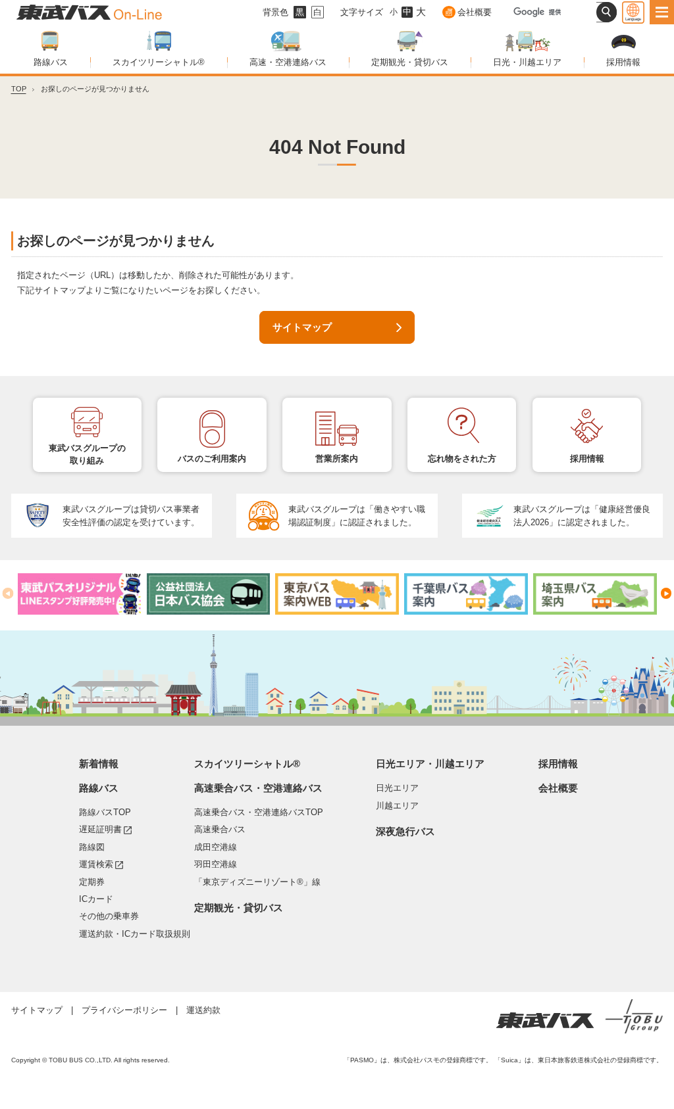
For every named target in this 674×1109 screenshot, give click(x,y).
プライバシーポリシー (124, 1010)
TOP (18, 89)
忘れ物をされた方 (462, 458)
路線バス (51, 62)
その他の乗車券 (109, 916)
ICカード (96, 899)
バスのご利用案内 (212, 458)
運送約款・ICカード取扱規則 (134, 934)
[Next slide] (666, 593)
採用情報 (623, 62)
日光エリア (397, 788)
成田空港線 (215, 847)
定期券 (92, 882)
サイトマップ (302, 327)
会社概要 (474, 12)
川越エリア (397, 806)
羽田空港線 (215, 864)
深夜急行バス (405, 831)
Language (633, 18)
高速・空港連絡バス (287, 62)
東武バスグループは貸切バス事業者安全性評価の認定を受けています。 (131, 515)
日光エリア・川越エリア (430, 764)
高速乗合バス (220, 829)
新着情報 (98, 764)
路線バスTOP (105, 812)
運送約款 (203, 1010)
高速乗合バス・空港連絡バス (258, 788)
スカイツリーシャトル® (159, 62)
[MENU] (662, 12)
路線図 (92, 847)
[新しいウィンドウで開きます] (80, 594)
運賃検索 (101, 864)
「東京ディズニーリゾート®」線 (257, 882)
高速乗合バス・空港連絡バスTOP (258, 812)
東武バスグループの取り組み (87, 454)
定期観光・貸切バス (409, 62)
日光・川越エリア (527, 62)
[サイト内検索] (606, 12)
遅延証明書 (105, 829)
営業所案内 (336, 458)
